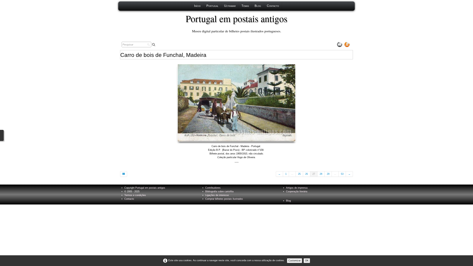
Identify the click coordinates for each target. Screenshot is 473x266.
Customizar (294, 260)
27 (313, 174)
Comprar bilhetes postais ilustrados (224, 198)
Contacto (273, 5)
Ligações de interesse (217, 195)
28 (321, 174)
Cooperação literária (296, 191)
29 (328, 174)
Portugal (212, 5)
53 (342, 174)
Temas (245, 5)
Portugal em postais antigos (150, 187)
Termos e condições (135, 195)
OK (307, 260)
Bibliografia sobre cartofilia (219, 191)
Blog (258, 5)
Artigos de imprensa (296, 187)
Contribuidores (213, 187)
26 (306, 174)
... (292, 174)
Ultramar (230, 5)
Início (197, 5)
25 (299, 174)
